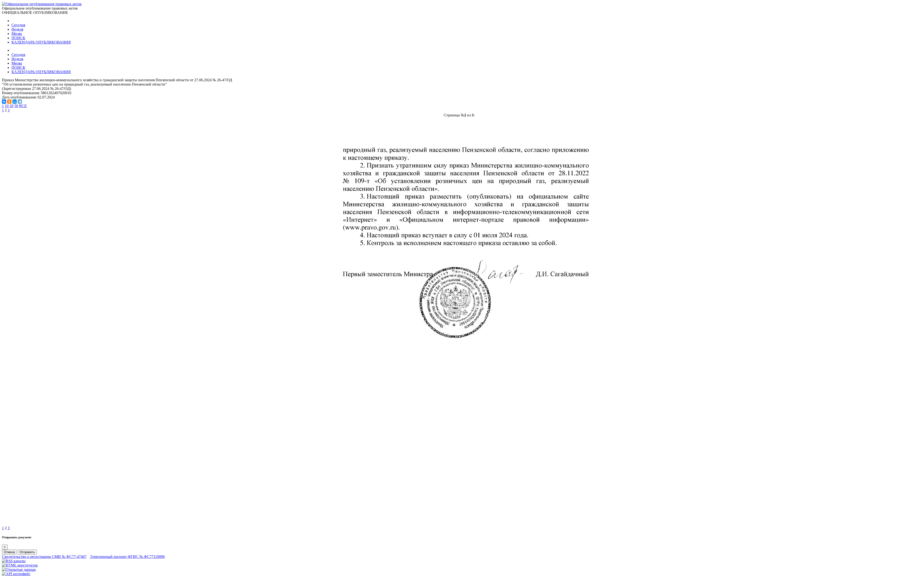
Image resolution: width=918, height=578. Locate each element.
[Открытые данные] (19, 569)
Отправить (27, 552)
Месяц (16, 34)
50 (16, 106)
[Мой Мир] (14, 101)
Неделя (17, 29)
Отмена (9, 552)
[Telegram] (20, 101)
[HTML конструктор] (20, 565)
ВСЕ (23, 106)
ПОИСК (18, 38)
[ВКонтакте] (4, 101)
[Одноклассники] (9, 101)
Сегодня (18, 25)
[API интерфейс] (16, 574)
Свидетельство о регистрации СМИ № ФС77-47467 (44, 557)
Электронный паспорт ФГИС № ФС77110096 (127, 557)
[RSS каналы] (14, 561)
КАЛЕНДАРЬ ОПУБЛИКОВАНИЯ (41, 42)
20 (11, 106)
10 (7, 106)
